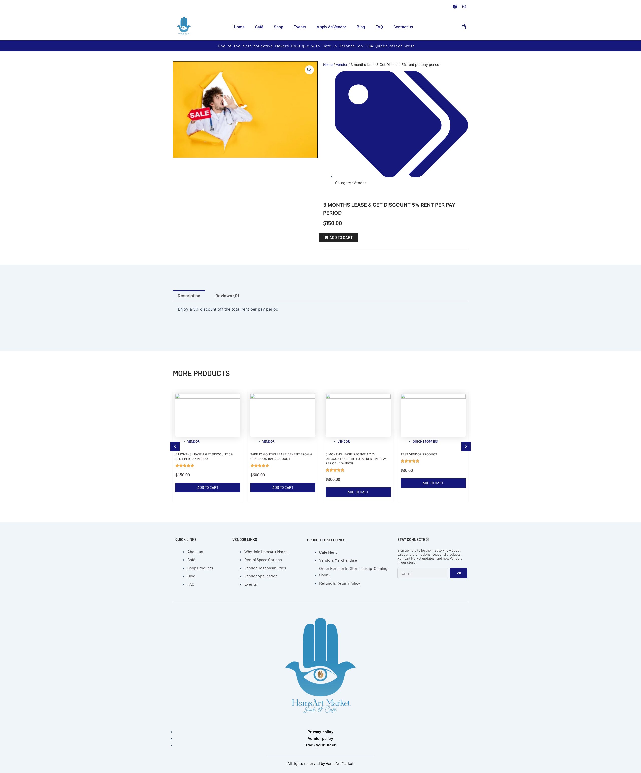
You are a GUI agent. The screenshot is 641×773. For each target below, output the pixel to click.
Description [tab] (189, 295)
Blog (361, 26)
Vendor (341, 64)
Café (259, 26)
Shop (278, 26)
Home (239, 26)
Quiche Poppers (425, 441)
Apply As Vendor (331, 26)
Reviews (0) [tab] (227, 295)
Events (300, 26)
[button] (309, 69)
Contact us (403, 26)
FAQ (379, 26)
